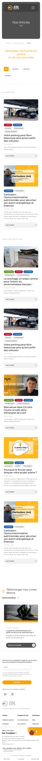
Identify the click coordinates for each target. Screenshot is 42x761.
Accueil (8, 43)
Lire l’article (10, 156)
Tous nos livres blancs (9, 597)
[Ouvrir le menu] (33, 8)
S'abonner (17, 682)
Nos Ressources (19, 43)
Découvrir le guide (14, 646)
